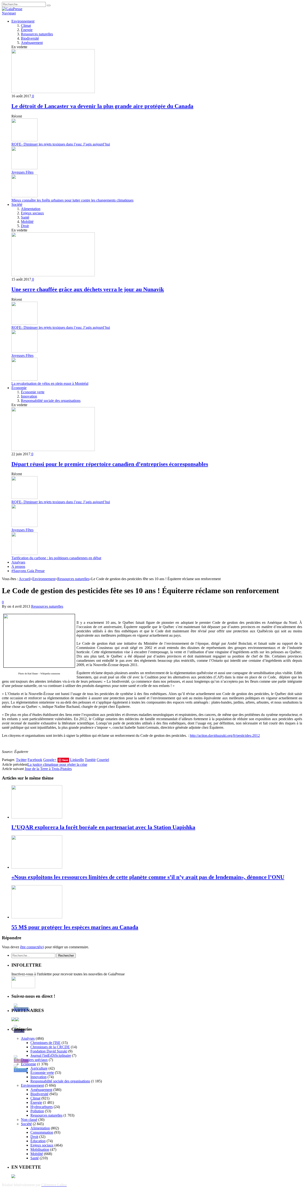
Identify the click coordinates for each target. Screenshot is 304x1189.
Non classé (29, 1120)
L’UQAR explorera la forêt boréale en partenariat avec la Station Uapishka (103, 827)
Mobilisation (39, 1149)
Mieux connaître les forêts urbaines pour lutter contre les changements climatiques (72, 200)
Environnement (22, 21)
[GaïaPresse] (12, 9)
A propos (18, 566)
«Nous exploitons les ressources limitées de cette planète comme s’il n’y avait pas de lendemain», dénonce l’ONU (147, 877)
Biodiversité (30, 38)
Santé (25, 217)
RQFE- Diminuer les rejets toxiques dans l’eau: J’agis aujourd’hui (60, 144)
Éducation (38, 1141)
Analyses (18, 562)
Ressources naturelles (37, 34)
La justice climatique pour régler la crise (57, 764)
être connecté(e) (32, 947)
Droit (25, 226)
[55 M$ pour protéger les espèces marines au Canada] (36, 917)
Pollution (37, 1111)
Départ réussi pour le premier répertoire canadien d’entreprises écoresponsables (109, 464)
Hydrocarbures (41, 1107)
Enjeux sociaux (32, 213)
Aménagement (32, 43)
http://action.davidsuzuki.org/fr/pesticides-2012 (225, 735)
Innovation (29, 396)
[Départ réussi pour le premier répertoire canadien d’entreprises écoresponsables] (53, 450)
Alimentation (30, 209)
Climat (26, 25)
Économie (19, 388)
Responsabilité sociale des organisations (51, 401)
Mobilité (27, 222)
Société (16, 204)
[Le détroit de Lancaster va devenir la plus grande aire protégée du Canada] (53, 92)
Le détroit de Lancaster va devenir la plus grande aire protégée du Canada (102, 106)
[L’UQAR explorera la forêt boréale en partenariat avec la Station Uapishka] (36, 817)
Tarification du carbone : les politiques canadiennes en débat (56, 558)
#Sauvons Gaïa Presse (28, 571)
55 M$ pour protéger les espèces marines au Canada (74, 927)
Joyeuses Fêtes (22, 172)
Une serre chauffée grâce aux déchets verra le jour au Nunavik (87, 289)
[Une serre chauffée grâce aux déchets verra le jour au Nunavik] (53, 275)
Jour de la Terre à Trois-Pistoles (48, 769)
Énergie (27, 30)
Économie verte (32, 392)
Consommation (41, 1132)
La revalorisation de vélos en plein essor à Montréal (49, 383)
